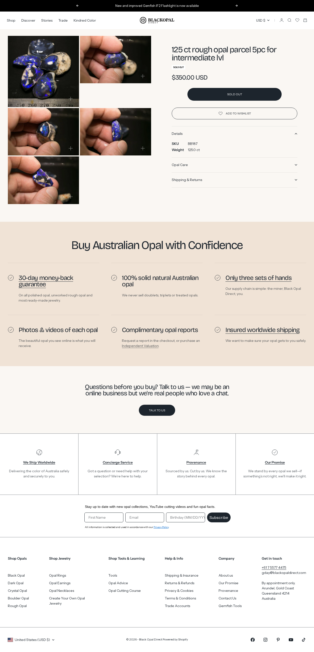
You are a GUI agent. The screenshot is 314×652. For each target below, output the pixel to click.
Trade (63, 20)
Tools (112, 575)
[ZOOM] (71, 99)
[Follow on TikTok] (303, 639)
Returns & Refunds (179, 583)
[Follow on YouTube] (290, 639)
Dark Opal (16, 583)
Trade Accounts (177, 606)
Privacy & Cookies (179, 590)
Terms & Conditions (180, 598)
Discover (28, 20)
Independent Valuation (140, 346)
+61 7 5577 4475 (274, 567)
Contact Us (227, 598)
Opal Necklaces (61, 590)
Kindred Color (85, 20)
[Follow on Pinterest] (278, 639)
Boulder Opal (18, 598)
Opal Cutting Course (124, 590)
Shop (11, 20)
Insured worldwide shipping (262, 330)
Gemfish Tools (230, 606)
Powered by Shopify (175, 639)
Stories (46, 20)
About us (226, 575)
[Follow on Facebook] (252, 639)
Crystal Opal (17, 590)
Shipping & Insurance (181, 575)
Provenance (228, 590)
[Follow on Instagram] (265, 639)
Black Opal (16, 575)
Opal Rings (57, 575)
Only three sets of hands (258, 278)
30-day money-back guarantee (46, 281)
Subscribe (218, 517)
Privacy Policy (161, 527)
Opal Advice (118, 583)
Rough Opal (17, 606)
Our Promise (228, 583)
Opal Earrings (59, 583)
